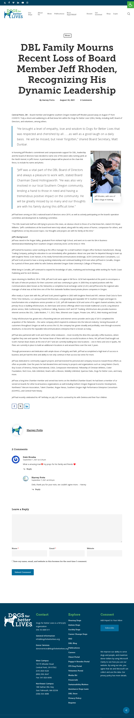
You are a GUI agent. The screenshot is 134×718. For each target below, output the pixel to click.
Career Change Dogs (77, 634)
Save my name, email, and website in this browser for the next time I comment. (50, 561)
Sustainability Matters (78, 684)
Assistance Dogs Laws (78, 689)
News (67, 35)
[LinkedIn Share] (26, 406)
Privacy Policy (74, 698)
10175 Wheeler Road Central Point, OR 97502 (46, 664)
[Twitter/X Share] (20, 406)
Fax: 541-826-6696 (44, 677)
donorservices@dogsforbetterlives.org (52, 648)
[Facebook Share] (14, 406)
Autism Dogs (74, 625)
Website (90, 548)
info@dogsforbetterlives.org (48, 639)
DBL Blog (72, 643)
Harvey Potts (48, 100)
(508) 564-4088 (42, 694)
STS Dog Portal (75, 666)
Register (72, 703)
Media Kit (72, 675)
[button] (130, 4)
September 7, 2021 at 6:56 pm (43, 480)
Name (15, 548)
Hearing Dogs (74, 620)
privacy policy (106, 675)
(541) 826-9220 (42, 671)
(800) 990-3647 (42, 674)
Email (52, 548)
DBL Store (72, 694)
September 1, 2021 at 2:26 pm (34, 460)
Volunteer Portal (75, 671)
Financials (73, 680)
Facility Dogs (74, 629)
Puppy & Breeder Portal (79, 662)
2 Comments (86, 100)
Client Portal (74, 657)
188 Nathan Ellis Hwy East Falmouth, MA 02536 (47, 687)
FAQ (70, 639)
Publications (74, 648)
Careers (71, 652)
